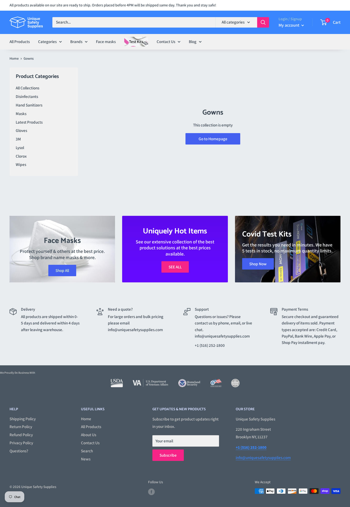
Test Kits (136, 41)
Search (87, 451)
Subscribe (168, 455)
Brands (76, 41)
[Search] (263, 22)
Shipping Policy (23, 418)
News (85, 459)
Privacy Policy (21, 442)
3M (18, 139)
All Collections (27, 88)
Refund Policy (21, 434)
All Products (20, 41)
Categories (47, 41)
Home (14, 58)
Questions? (19, 451)
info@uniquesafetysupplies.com (263, 457)
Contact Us (166, 41)
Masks (21, 113)
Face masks (106, 41)
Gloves (21, 130)
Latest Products (29, 122)
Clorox (21, 156)
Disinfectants (27, 96)
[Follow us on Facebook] (151, 491)
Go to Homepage (213, 138)
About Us (88, 434)
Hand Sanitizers (29, 105)
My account (289, 25)
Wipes (21, 164)
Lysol (20, 147)
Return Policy (21, 426)
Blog (192, 41)
